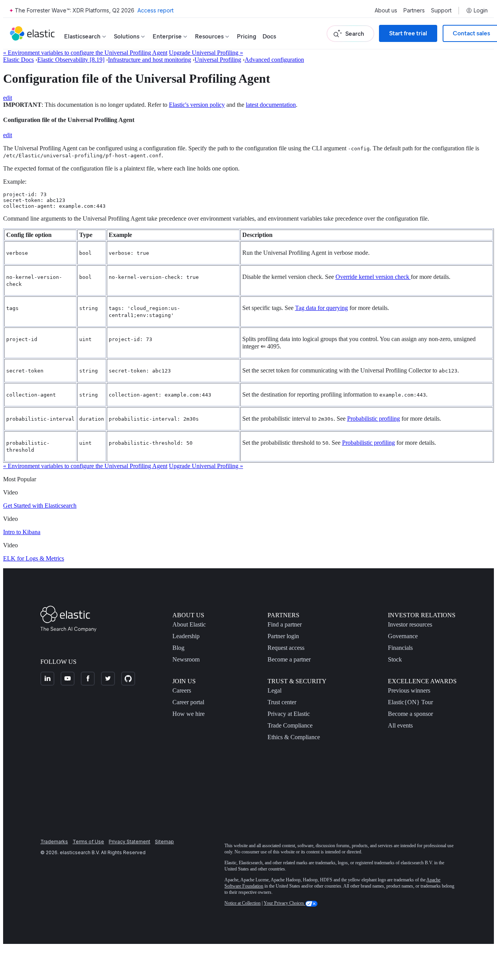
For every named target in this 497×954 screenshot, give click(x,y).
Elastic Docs (18, 59)
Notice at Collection (242, 903)
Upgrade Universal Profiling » (206, 52)
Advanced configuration (274, 59)
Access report (155, 10)
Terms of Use (88, 841)
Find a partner (285, 624)
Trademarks (54, 841)
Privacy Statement (129, 841)
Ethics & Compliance (294, 737)
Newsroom (186, 659)
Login (481, 10)
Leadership (186, 636)
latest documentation (271, 104)
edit (7, 97)
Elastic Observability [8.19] (70, 59)
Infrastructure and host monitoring (149, 59)
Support (441, 10)
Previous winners (409, 690)
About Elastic (189, 624)
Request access (286, 647)
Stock (395, 659)
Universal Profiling (218, 59)
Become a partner (289, 659)
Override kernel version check (373, 276)
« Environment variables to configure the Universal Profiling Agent (85, 52)
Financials (400, 647)
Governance (403, 636)
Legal (275, 690)
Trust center (282, 702)
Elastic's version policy (197, 104)
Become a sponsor (410, 713)
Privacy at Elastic (289, 713)
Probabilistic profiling (373, 418)
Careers (181, 690)
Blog (178, 647)
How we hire (188, 713)
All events (400, 725)
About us (386, 10)
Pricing (246, 36)
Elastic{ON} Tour (410, 702)
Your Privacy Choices (284, 903)
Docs (269, 36)
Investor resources (410, 624)
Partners (414, 10)
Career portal (188, 702)
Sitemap (164, 841)
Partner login (283, 636)
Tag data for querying (321, 308)
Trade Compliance (290, 725)
